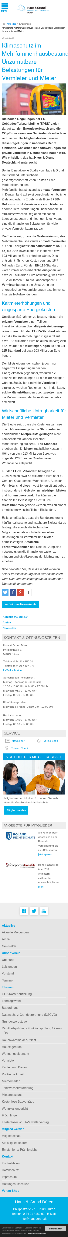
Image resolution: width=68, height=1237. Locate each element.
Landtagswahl (11, 1001)
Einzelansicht (25, 24)
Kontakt (7, 1156)
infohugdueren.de (34, 1218)
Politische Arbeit (13, 1074)
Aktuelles (11, 24)
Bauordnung (10, 1007)
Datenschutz (10, 1170)
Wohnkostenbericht (15, 1108)
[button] (5, 592)
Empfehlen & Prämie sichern (21, 1149)
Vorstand (8, 973)
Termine (7, 980)
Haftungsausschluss (15, 1184)
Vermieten (8, 1060)
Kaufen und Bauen (14, 1067)
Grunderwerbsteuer (15, 1021)
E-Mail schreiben (13, 670)
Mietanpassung (12, 1094)
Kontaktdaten (11, 1163)
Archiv (7, 622)
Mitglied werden (16, 810)
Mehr (41, 886)
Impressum (9, 1177)
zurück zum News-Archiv (20, 604)
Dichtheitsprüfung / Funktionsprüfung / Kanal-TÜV (32, 1031)
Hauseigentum (12, 1046)
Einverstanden (55, 1228)
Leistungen (9, 966)
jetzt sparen (45, 854)
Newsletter (9, 627)
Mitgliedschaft (11, 1135)
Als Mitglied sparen (15, 1142)
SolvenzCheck (19, 748)
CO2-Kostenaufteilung (17, 994)
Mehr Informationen (37, 1233)
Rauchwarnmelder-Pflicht (19, 1040)
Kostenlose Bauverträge (18, 1101)
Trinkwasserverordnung (17, 1088)
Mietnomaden (11, 1081)
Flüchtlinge (9, 1115)
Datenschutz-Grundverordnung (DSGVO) (29, 1014)
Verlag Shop (50, 740)
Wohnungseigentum (15, 1053)
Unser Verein (11, 953)
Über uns (8, 959)
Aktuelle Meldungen (16, 616)
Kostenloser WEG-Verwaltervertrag (25, 1122)
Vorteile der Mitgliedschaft (34, 757)
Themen (8, 987)
